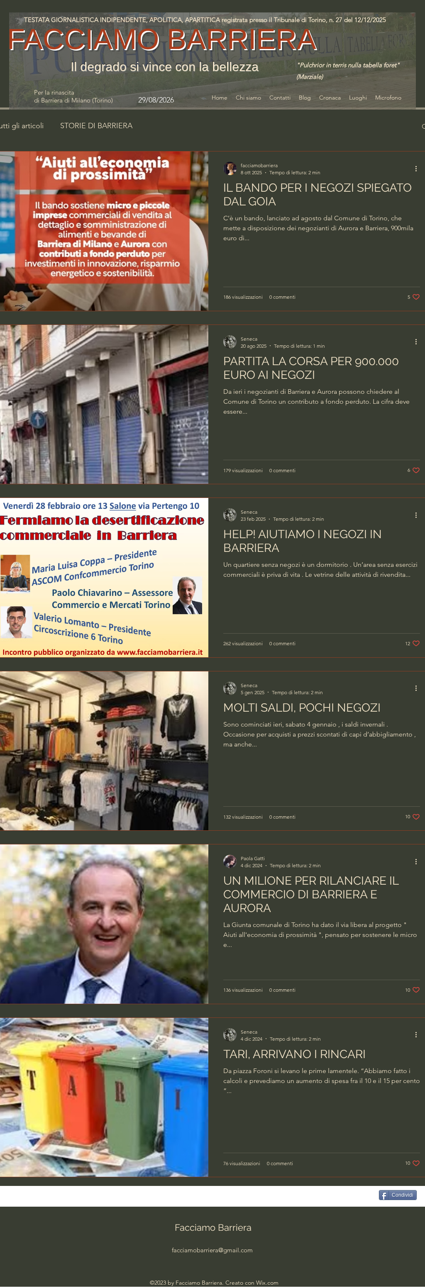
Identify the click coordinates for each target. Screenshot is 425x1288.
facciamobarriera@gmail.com (212, 1250)
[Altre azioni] (419, 168)
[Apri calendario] (189, 100)
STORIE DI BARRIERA (96, 125)
